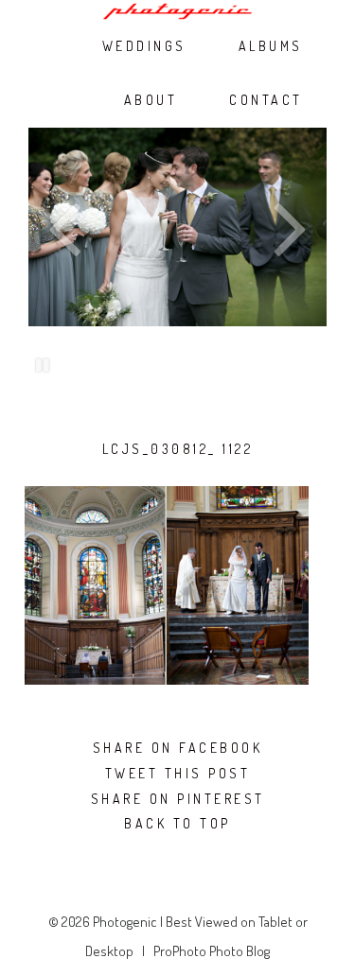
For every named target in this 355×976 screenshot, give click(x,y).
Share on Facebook (178, 748)
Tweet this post (178, 773)
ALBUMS (271, 46)
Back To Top (177, 823)
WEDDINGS (144, 46)
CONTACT (266, 100)
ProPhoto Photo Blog (211, 951)
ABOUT (151, 100)
